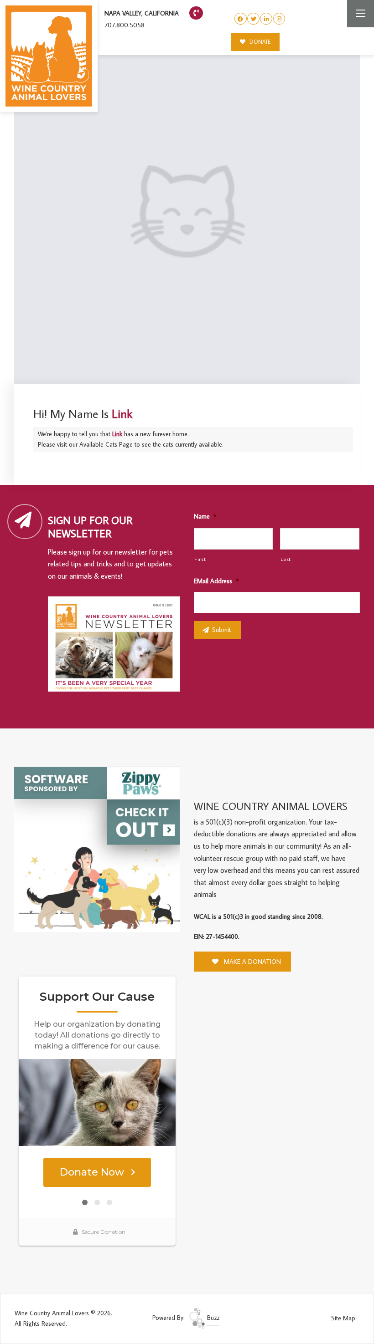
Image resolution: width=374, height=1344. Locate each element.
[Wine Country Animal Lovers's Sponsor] (97, 849)
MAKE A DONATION (251, 961)
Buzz (212, 1317)
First (200, 558)
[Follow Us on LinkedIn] (266, 19)
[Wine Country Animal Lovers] (48, 56)
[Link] (186, 211)
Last (285, 558)
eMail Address (216, 581)
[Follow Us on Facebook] (240, 19)
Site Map (343, 1318)
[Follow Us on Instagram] (279, 19)
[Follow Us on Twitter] (253, 19)
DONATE (259, 41)
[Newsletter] (118, 645)
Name (205, 516)
